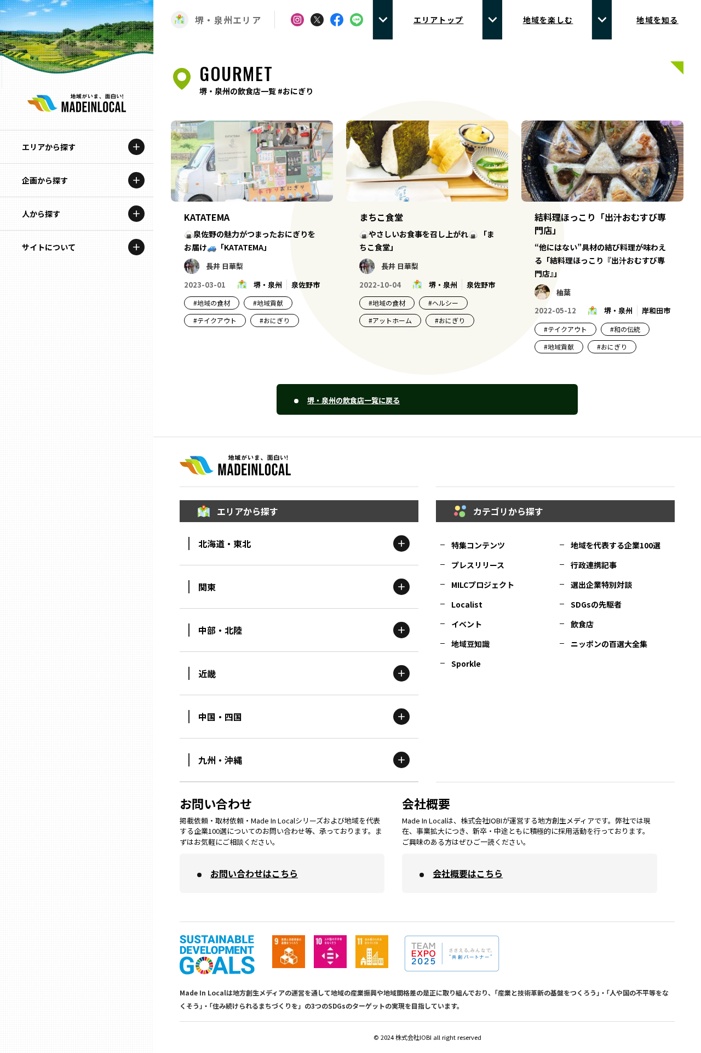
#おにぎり (275, 320)
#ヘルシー (443, 302)
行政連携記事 (594, 564)
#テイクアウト (215, 320)
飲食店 (582, 624)
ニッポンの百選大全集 (609, 643)
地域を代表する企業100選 (615, 545)
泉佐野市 (305, 284)
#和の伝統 (625, 329)
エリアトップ (438, 19)
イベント (466, 624)
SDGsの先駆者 (596, 604)
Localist (466, 604)
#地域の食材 (211, 302)
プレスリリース (477, 564)
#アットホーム (390, 320)
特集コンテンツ (478, 545)
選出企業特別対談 (601, 584)
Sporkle (466, 663)
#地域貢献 (268, 302)
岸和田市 (656, 310)
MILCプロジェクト (482, 584)
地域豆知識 (470, 643)
